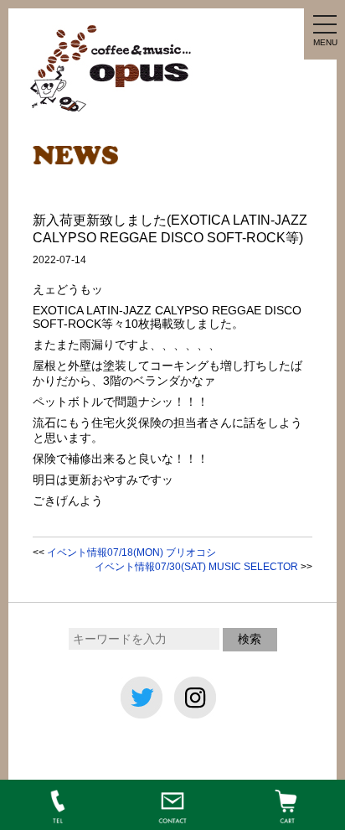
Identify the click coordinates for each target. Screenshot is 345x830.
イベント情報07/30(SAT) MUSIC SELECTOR (196, 567)
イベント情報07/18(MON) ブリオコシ (131, 552)
